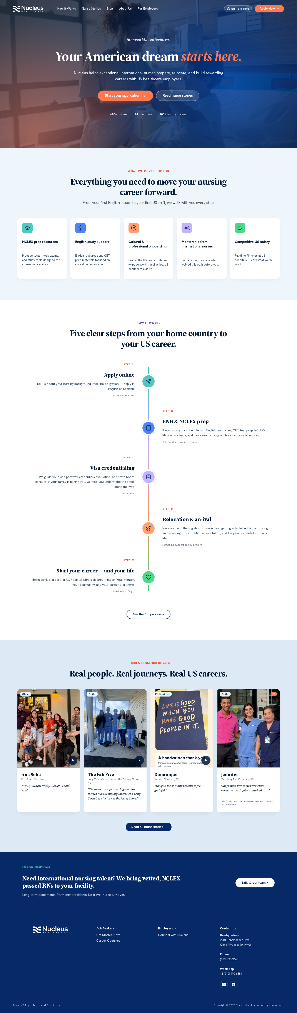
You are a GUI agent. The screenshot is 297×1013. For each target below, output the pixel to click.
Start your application (122, 96)
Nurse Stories (91, 8)
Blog (110, 8)
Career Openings (108, 940)
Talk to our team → (255, 882)
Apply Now (267, 8)
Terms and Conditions (46, 1005)
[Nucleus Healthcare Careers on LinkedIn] (224, 984)
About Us (125, 8)
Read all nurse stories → (148, 827)
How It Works (66, 8)
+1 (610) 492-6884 (231, 974)
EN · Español (240, 8)
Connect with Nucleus (173, 935)
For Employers (148, 8)
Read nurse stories (177, 96)
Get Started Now (108, 935)
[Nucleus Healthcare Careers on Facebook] (233, 984)
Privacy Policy (21, 1005)
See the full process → (148, 614)
